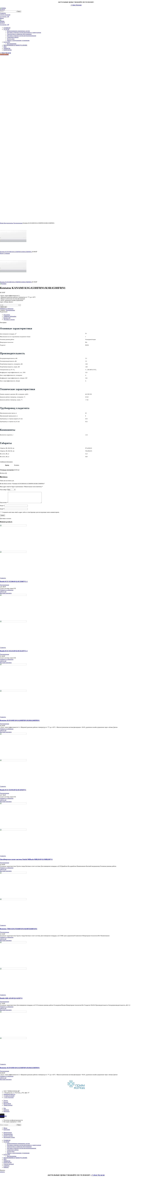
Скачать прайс (4, 54)
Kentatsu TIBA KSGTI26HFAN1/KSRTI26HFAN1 (18, 929)
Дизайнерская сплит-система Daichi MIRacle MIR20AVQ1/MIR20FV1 (26, 859)
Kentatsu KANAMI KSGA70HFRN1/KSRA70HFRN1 (16, 282)
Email (2, 509)
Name (2, 505)
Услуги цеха (10, 39)
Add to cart (3, 307)
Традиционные (18, 223)
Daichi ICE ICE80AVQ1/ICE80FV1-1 (14, 581)
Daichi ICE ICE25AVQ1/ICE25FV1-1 (14, 651)
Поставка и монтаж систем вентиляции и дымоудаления (24, 32)
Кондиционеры (11, 43)
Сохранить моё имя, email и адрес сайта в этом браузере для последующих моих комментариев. (30, 512)
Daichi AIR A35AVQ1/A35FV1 (11, 998)
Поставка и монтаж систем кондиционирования (21, 35)
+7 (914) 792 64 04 (76, 5)
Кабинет (6, 1167)
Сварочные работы (12, 37)
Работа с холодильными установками (18, 40)
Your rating (3, 489)
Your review (4, 502)
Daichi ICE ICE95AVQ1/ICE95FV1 (13, 790)
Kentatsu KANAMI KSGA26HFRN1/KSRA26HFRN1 (20, 720)
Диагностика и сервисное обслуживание (19, 34)
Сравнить (6, 1165)
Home (2, 223)
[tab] (78, 315)
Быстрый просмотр (6, 593)
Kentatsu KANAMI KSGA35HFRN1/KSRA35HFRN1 (16, 251)
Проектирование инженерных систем (18, 31)
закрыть (2, 1172)
